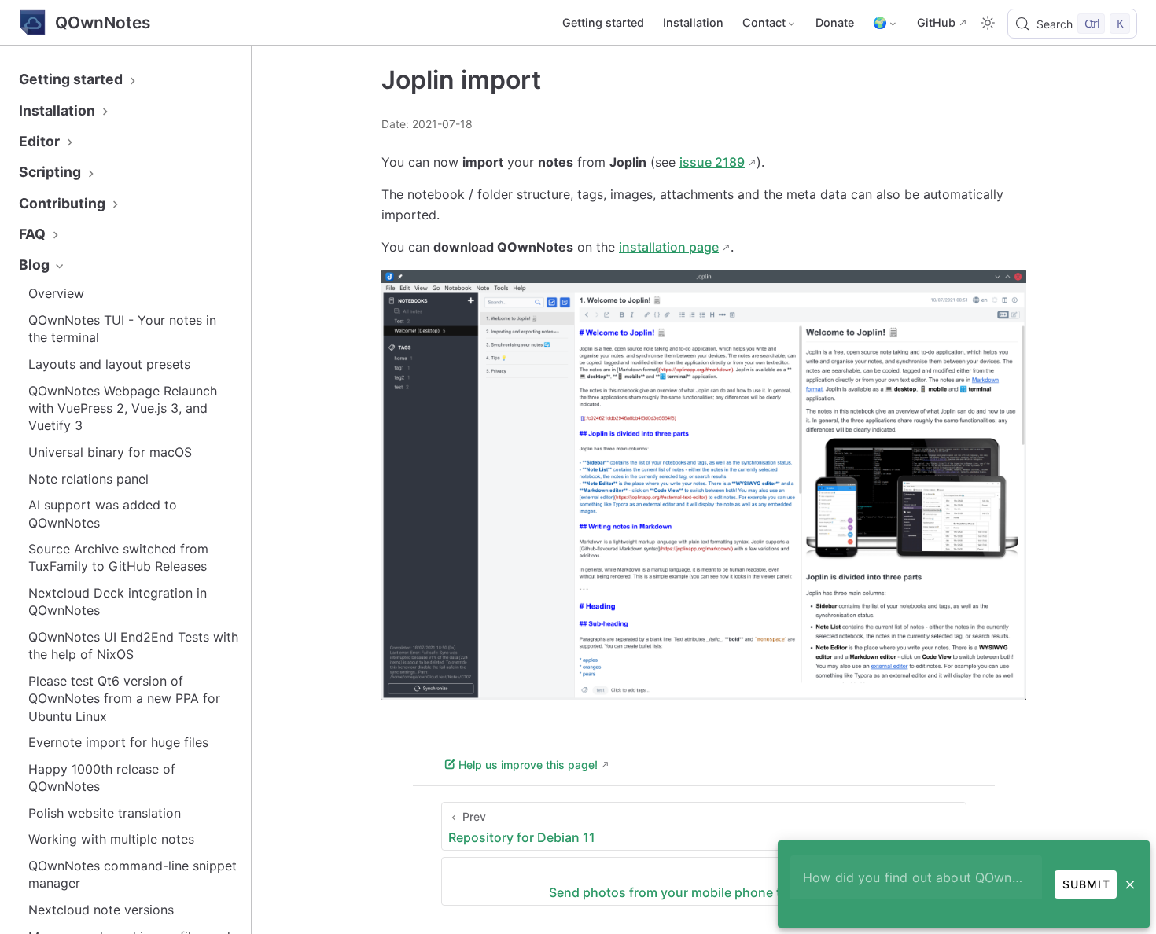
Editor (41, 141)
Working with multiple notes (111, 839)
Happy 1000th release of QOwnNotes (101, 777)
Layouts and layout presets (109, 364)
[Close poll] (1130, 884)
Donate (834, 22)
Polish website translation (104, 813)
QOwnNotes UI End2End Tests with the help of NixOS (133, 645)
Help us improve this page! (528, 764)
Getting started (603, 22)
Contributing (64, 203)
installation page (669, 247)
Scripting (51, 172)
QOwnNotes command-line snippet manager (132, 874)
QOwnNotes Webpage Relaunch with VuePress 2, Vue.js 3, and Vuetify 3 (122, 408)
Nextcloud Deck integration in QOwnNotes (117, 601)
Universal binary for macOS (110, 452)
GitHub (936, 22)
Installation (693, 22)
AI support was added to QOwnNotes (102, 513)
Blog (36, 264)
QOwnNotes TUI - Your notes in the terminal (122, 328)
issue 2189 (712, 162)
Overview (56, 293)
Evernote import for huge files (118, 742)
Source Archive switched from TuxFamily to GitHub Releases (118, 557)
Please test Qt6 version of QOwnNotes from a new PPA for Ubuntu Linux (124, 698)
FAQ (34, 234)
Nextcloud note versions (101, 909)
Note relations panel (88, 479)
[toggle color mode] (988, 23)
